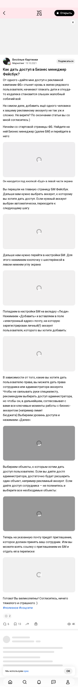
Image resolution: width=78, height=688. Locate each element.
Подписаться (65, 61)
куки (26, 671)
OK (68, 671)
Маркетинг (18, 63)
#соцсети (26, 608)
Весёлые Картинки (25, 59)
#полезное (10, 608)
